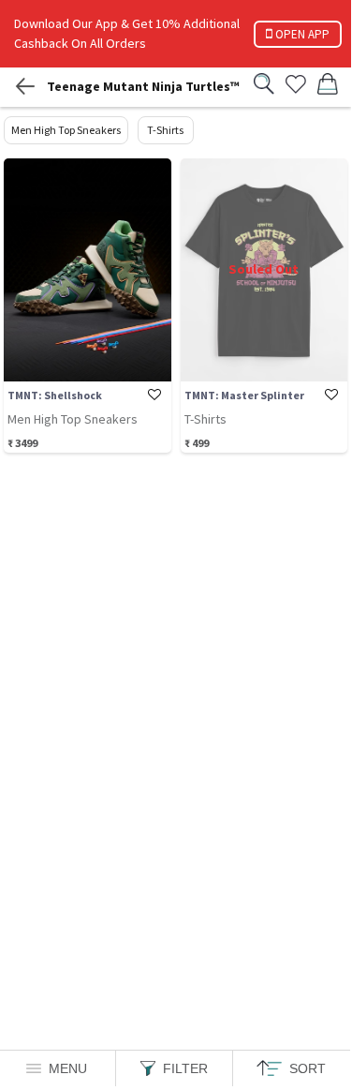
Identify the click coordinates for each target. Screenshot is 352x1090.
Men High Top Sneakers (66, 130)
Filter (185, 1068)
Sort (307, 1068)
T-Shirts (165, 130)
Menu (68, 1068)
